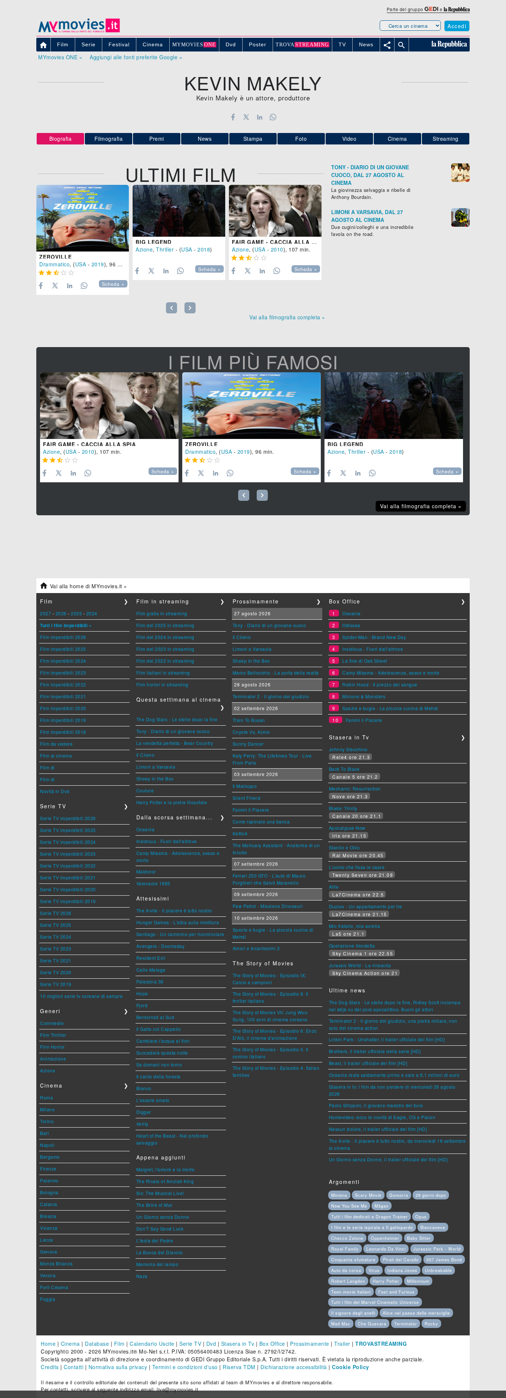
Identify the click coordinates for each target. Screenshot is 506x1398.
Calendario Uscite (152, 1343)
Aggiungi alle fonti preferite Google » (136, 57)
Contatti (73, 1367)
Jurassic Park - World (437, 1249)
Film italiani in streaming (163, 672)
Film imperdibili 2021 (63, 696)
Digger (143, 1112)
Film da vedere (56, 743)
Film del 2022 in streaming (165, 661)
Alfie (334, 886)
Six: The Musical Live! (160, 1193)
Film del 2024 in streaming (165, 637)
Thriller (165, 249)
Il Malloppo (245, 786)
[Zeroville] (82, 218)
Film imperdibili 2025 (63, 649)
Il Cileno (145, 755)
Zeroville (55, 256)
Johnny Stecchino (348, 749)
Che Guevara (372, 1324)
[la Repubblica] (457, 9)
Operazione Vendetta (352, 945)
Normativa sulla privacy (118, 1367)
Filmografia (108, 138)
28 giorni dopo (431, 1195)
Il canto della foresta (158, 1076)
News (205, 138)
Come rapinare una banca (261, 821)
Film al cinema (56, 755)
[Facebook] (233, 117)
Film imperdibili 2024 (63, 661)
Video (349, 138)
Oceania (145, 829)
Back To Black (344, 769)
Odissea (351, 625)
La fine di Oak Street (364, 661)
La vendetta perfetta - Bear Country (174, 743)
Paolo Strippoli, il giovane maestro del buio (376, 1105)
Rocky (431, 1324)
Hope (142, 993)
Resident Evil (151, 958)
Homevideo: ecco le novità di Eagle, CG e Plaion (382, 1117)
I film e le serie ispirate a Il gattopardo (372, 1227)
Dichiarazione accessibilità (293, 1367)
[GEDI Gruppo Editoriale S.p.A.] (431, 9)
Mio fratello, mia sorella (354, 926)
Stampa (253, 138)
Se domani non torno (159, 1064)
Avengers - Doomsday (160, 946)
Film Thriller (53, 1035)
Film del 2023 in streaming (165, 649)
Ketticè (240, 833)
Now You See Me (349, 1206)
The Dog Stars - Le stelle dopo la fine (177, 719)
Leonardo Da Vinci (386, 1249)
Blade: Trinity (343, 808)
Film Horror (52, 1046)
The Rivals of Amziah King (165, 1181)
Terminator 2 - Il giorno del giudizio (271, 696)
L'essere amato (153, 1100)
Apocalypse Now (347, 828)
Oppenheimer (385, 1238)
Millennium (418, 1281)
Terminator (405, 1324)
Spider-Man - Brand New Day (374, 637)
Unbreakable (438, 1270)
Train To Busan (249, 720)
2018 (203, 249)
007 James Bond (444, 1259)
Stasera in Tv (237, 1343)
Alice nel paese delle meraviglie (416, 1313)
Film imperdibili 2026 (63, 637)
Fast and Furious (396, 1292)
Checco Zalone (347, 1238)
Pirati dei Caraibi (401, 1259)
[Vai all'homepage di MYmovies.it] (78, 32)
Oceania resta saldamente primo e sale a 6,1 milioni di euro (394, 1075)
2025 (76, 613)
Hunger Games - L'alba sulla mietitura (177, 922)
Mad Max (340, 1324)
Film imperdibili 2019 (63, 720)
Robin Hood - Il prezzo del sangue (379, 684)
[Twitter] (246, 117)
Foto (301, 138)
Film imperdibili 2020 (63, 708)
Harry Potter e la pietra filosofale (171, 802)
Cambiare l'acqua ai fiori (163, 1041)
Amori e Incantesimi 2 (256, 948)
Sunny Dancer (248, 743)
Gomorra (398, 1195)
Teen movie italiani (351, 1292)
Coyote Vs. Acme (251, 732)
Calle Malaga (151, 969)
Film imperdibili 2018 (63, 732)
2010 (277, 249)
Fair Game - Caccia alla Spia (278, 242)
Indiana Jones (402, 1270)
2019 (97, 264)
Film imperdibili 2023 (63, 672)
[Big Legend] (179, 211)
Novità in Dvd (55, 791)
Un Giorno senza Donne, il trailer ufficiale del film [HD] (388, 1159)
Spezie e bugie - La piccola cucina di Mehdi (390, 708)
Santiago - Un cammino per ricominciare (180, 934)
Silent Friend (247, 798)
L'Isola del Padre (154, 1240)
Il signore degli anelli (353, 1313)
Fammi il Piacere (251, 809)
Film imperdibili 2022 (63, 684)
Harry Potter (386, 1281)
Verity (142, 1124)
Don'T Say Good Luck (160, 1228)
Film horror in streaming (162, 684)
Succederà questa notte (162, 1052)
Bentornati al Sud (155, 1017)
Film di (47, 767)
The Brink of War (154, 1205)
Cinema (397, 138)
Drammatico (54, 264)
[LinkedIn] (259, 117)
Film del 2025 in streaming (165, 625)
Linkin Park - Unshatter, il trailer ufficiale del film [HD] (387, 1039)
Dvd (211, 1343)
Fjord (142, 1005)
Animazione (53, 1058)
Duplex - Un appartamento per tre (365, 906)
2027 (45, 613)
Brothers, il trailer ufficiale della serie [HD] (375, 1051)
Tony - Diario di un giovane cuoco (173, 731)
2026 (61, 613)
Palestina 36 (150, 981)
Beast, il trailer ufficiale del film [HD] (368, 1063)
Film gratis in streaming (161, 613)
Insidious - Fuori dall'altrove (166, 841)
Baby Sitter (419, 1238)
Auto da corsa (346, 1270)
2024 (91, 613)
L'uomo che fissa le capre (357, 867)
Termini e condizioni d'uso (185, 1367)
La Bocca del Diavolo (159, 1252)
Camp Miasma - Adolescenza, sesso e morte (390, 672)
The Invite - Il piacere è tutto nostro (174, 910)
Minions (339, 1195)
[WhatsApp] (273, 117)
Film (119, 1343)
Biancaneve (432, 1227)
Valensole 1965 (153, 883)
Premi (156, 138)
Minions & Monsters (363, 696)
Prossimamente (309, 1343)
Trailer (342, 1343)
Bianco (144, 1088)
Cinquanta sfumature (353, 1259)
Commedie (52, 1023)
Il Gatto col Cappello (158, 1029)
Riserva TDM (239, 1367)
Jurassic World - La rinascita (360, 965)
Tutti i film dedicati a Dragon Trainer (369, 1216)
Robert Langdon (348, 1281)
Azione (144, 249)
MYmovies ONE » (60, 57)
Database (97, 1343)
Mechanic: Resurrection (355, 788)
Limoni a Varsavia (156, 766)
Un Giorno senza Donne (162, 1217)
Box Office (272, 1343)
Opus (421, 1216)
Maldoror (146, 871)
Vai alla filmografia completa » (287, 317)
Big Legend (154, 242)
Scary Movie (368, 1195)
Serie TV (190, 1343)
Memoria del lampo (157, 1264)
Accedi (456, 26)
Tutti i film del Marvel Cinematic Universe (375, 1302)
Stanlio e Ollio (344, 847)
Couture (145, 790)
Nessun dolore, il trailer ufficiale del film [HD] (378, 1129)
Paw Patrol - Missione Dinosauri (268, 906)
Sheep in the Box (155, 778)
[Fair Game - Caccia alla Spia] (275, 211)
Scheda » (113, 284)
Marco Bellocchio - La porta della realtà (276, 672)
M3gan (381, 1206)
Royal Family (345, 1249)
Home (48, 1343)
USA (80, 264)
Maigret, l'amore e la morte (165, 1169)
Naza (142, 1276)
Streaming (446, 138)
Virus (374, 1270)
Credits (50, 1367)
